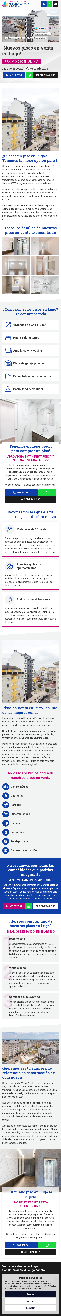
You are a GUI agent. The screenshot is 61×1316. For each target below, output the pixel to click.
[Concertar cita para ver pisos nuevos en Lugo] (49, 4)
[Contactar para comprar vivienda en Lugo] (47, 1245)
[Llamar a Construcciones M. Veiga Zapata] (44, 4)
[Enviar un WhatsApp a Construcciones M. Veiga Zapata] (29, 75)
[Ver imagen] (16, 246)
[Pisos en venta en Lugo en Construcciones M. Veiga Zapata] (28, 906)
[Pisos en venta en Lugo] (47, 492)
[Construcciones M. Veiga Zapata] (15, 4)
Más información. (35, 1288)
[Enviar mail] (55, 4)
